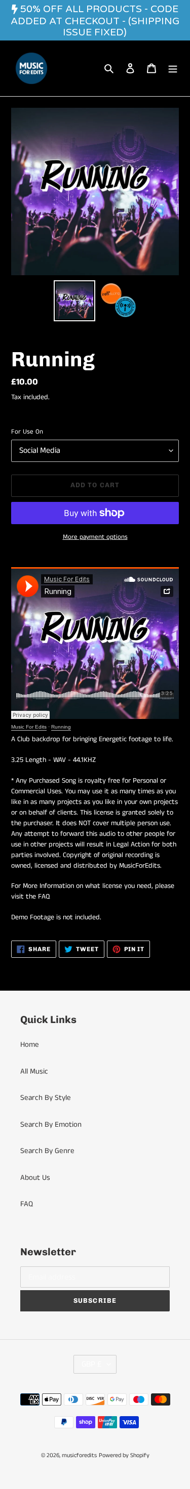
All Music (34, 1071)
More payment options (95, 537)
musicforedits (79, 1455)
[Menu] (172, 68)
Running (61, 727)
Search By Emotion (51, 1124)
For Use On (27, 432)
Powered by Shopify (124, 1455)
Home (29, 1044)
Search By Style (45, 1097)
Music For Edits (29, 727)
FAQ (26, 1204)
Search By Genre (47, 1150)
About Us (35, 1177)
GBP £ (92, 1364)
